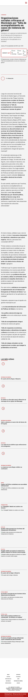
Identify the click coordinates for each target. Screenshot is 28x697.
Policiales (18, 676)
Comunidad (3, 14)
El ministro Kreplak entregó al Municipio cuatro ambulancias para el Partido (12, 638)
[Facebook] (7, 669)
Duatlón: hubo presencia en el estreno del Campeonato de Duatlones (12, 529)
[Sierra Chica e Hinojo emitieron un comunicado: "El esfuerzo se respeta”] (14, 626)
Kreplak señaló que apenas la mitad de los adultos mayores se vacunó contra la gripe (13, 551)
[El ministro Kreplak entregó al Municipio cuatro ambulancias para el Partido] (14, 648)
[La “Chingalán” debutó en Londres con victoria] (14, 516)
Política (3, 549)
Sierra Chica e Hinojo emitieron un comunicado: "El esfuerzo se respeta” (11, 616)
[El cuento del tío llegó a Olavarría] (14, 369)
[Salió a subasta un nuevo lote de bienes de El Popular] (14, 412)
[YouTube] (16, 669)
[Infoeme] (6, 3)
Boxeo (2, 482)
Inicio (8, 674)
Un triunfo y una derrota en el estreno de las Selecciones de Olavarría (13, 594)
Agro (18, 678)
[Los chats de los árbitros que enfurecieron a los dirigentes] (14, 434)
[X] (21, 669)
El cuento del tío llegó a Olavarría (11, 379)
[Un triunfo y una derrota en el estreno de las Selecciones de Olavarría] (14, 604)
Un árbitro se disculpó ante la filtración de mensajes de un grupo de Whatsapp (13, 400)
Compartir (5, 52)
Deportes (18, 674)
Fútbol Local (4, 614)
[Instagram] (12, 669)
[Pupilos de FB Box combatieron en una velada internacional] (14, 494)
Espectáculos (8, 678)
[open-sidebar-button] (26, 3)
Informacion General (6, 377)
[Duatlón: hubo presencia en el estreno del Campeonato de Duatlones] (14, 539)
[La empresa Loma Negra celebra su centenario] (14, 457)
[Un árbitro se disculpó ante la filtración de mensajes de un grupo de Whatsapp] (14, 389)
